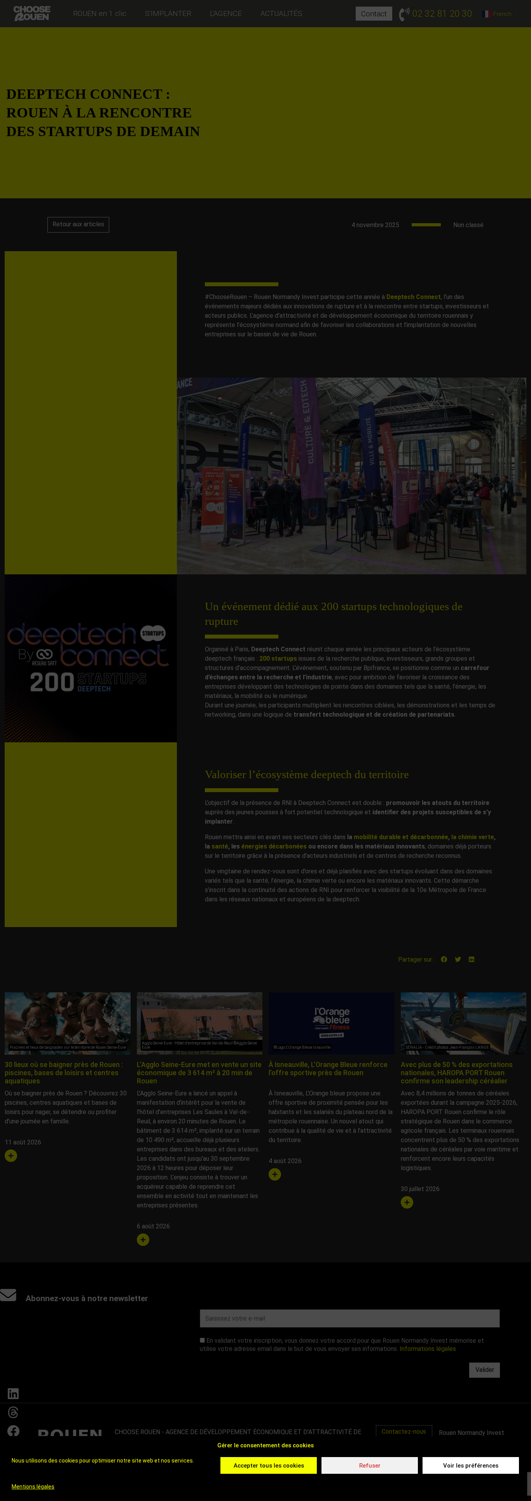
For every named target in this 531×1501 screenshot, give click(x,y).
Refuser (370, 1465)
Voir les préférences (470, 1465)
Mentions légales (33, 1487)
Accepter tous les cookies (269, 1465)
